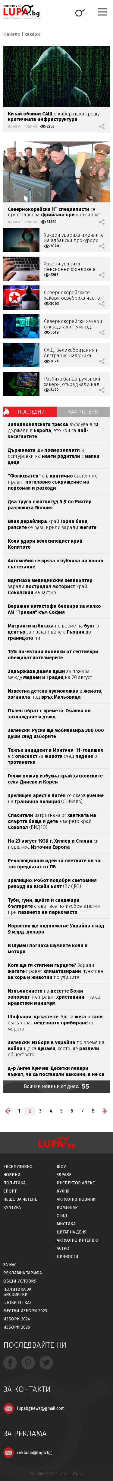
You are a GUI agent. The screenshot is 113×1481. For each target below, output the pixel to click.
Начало (11, 34)
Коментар (67, 1207)
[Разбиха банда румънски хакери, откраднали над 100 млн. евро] (21, 384)
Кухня (63, 1191)
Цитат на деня (72, 1232)
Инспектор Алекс (76, 1183)
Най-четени (83, 411)
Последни (31, 411)
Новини (11, 1174)
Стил (62, 1215)
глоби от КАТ (17, 1302)
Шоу (61, 1166)
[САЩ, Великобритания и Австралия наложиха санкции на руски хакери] (21, 355)
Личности (67, 1256)
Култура (12, 1207)
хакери (32, 34)
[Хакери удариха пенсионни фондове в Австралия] (21, 269)
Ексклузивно (18, 1166)
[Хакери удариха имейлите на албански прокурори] (21, 240)
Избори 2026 (16, 1327)
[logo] (21, 12)
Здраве (64, 1174)
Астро (63, 1248)
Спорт (10, 1191)
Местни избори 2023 (25, 1310)
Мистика (66, 1223)
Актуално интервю (77, 1240)
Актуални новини (76, 1199)
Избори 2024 (16, 1319)
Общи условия (20, 1281)
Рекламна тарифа (22, 1273)
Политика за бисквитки (17, 1292)
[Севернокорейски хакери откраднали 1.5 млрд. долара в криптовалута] (21, 326)
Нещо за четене (20, 1199)
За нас (10, 1264)
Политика (14, 1183)
